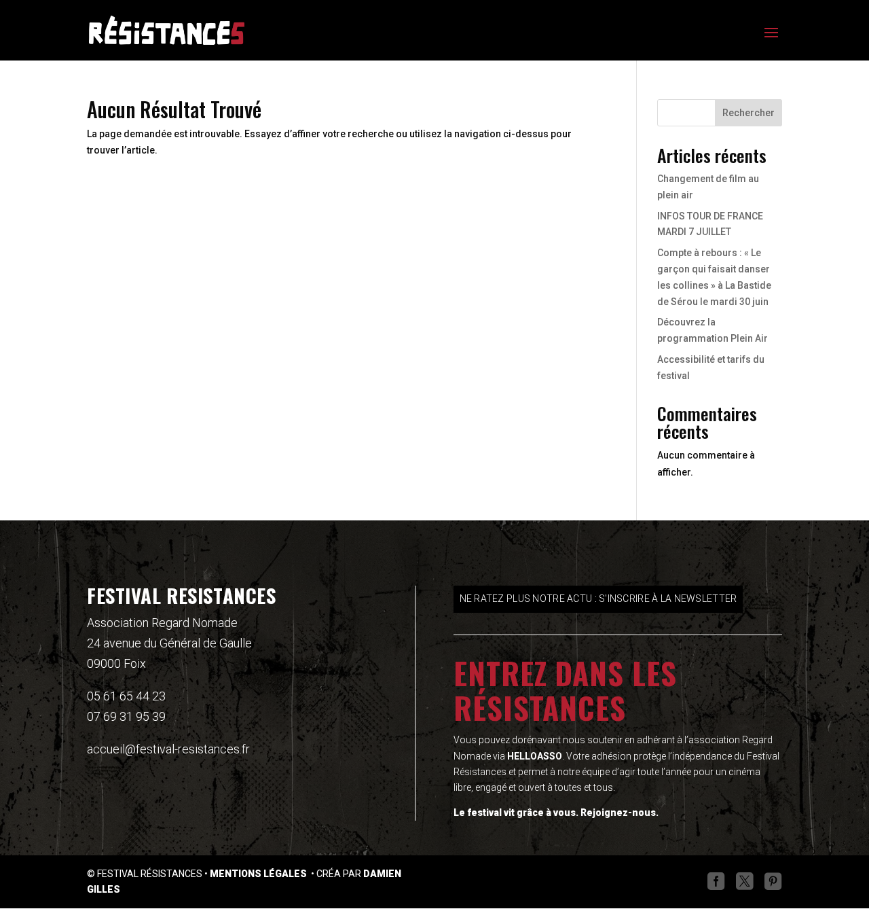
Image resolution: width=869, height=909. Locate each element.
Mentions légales (259, 873)
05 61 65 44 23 (126, 696)
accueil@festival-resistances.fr (168, 749)
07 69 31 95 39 (126, 716)
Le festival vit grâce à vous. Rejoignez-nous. (556, 812)
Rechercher (748, 112)
